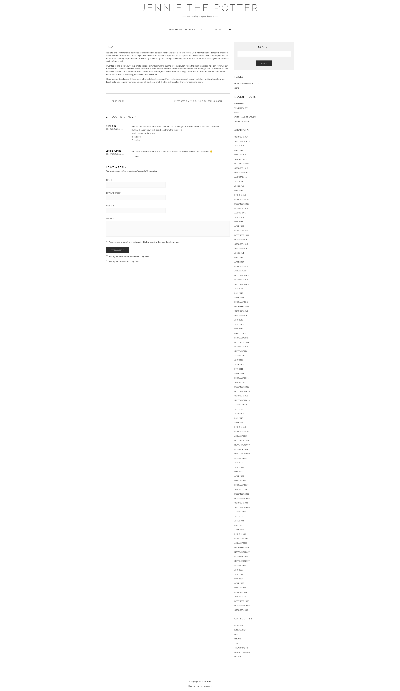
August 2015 (240, 213)
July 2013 (238, 288)
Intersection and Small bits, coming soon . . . (199, 101)
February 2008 (241, 538)
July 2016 (238, 181)
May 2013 (238, 293)
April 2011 (239, 373)
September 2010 (242, 400)
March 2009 (240, 480)
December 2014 (241, 235)
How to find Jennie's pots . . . (187, 29)
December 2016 (241, 164)
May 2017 (238, 150)
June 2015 (239, 217)
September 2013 (242, 284)
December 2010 (241, 387)
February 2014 (241, 266)
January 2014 (240, 271)
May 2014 (238, 257)
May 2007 (238, 579)
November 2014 (242, 239)
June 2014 (239, 253)
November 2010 (242, 391)
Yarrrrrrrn (118, 101)
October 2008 (241, 503)
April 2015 (239, 226)
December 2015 (241, 204)
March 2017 (240, 154)
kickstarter (240, 630)
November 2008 (242, 498)
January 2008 (240, 543)
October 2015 (241, 208)
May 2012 (238, 329)
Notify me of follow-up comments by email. (130, 256)
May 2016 (238, 190)
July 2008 (238, 516)
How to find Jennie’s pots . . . (248, 83)
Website (110, 206)
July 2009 (238, 462)
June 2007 (239, 574)
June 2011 (239, 364)
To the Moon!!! (242, 121)
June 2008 (239, 521)
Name (109, 180)
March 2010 (240, 427)
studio (237, 643)
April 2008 (239, 529)
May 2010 (238, 418)
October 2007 (241, 556)
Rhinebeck (239, 103)
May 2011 (238, 369)
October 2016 (241, 168)
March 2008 (240, 534)
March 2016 (240, 195)
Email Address (113, 193)
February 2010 (241, 431)
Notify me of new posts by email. (125, 261)
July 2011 (238, 360)
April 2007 (239, 583)
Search (264, 63)
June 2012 (239, 324)
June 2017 (239, 146)
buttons (238, 625)
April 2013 (239, 297)
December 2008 (241, 494)
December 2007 (241, 547)
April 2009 (239, 476)
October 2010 (241, 396)
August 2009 (240, 458)
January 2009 (240, 489)
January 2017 (240, 159)
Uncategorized (242, 652)
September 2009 (242, 454)
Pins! (236, 112)
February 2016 (241, 199)
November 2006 (242, 605)
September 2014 (242, 248)
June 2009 (239, 467)
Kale (209, 681)
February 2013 (241, 302)
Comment (110, 219)
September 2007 (242, 561)
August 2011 (240, 355)
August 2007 (240, 565)
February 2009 (241, 485)
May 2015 (238, 221)
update (237, 657)
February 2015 (241, 230)
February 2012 (241, 338)
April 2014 (239, 262)
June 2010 (239, 413)
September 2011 (242, 351)
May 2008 (238, 525)
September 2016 (242, 172)
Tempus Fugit (241, 108)
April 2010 (239, 422)
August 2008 (240, 512)
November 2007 (242, 552)
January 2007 (240, 596)
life (236, 634)
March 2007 (240, 587)
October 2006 (241, 610)
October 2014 (241, 244)
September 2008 (242, 507)
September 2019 (242, 141)
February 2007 (241, 592)
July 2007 (238, 570)
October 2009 (241, 449)
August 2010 (240, 404)
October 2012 (241, 311)
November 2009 (242, 445)
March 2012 (240, 333)
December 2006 (241, 601)
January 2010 (240, 436)
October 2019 (241, 137)
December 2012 (241, 306)
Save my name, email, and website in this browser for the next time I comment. (144, 242)
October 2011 (241, 347)
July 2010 (238, 409)
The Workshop (241, 648)
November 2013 (242, 275)
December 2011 (241, 342)
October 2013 (241, 279)
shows (237, 639)
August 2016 (240, 177)
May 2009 (238, 471)
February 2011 (241, 378)
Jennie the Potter (200, 7)
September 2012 (242, 315)
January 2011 (240, 382)
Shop (218, 29)
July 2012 (238, 320)
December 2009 (241, 440)
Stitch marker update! (245, 117)
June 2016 (239, 186)
